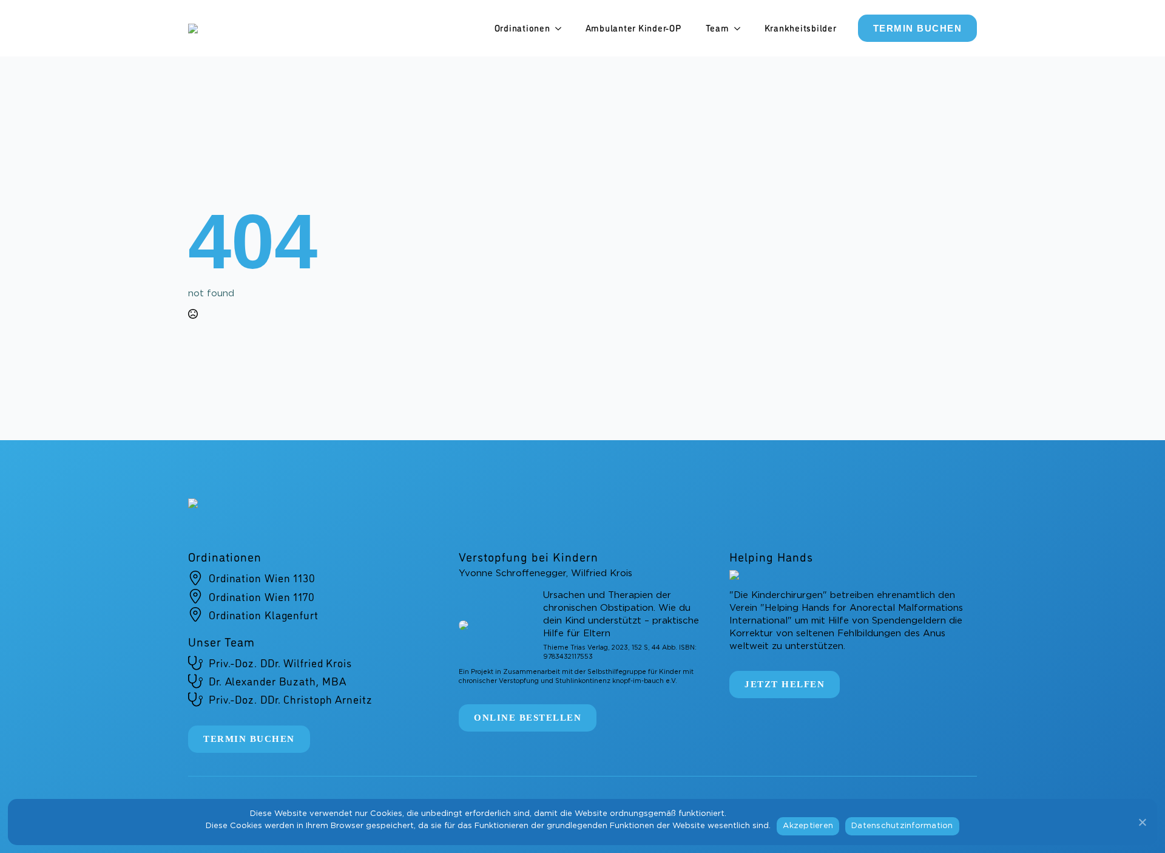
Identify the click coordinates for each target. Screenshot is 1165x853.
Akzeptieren (808, 826)
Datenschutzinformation (902, 826)
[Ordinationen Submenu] (561, 28)
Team (717, 28)
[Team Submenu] (740, 28)
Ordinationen (522, 28)
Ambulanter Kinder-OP (633, 28)
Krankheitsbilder (801, 28)
